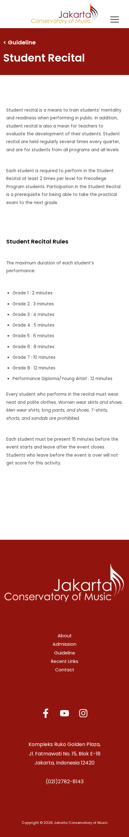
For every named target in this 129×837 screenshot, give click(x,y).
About (65, 636)
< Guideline (19, 42)
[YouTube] (64, 713)
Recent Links (64, 661)
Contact (64, 670)
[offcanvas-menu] (114, 20)
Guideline (64, 653)
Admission (64, 644)
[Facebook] (45, 713)
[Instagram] (83, 713)
